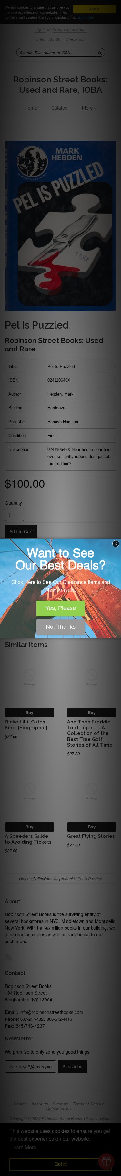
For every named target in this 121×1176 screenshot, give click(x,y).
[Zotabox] (117, 632)
